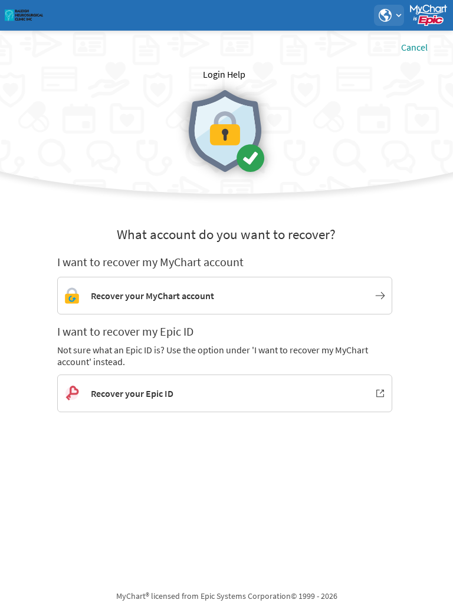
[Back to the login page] (41, 15)
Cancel (414, 47)
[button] (388, 15)
